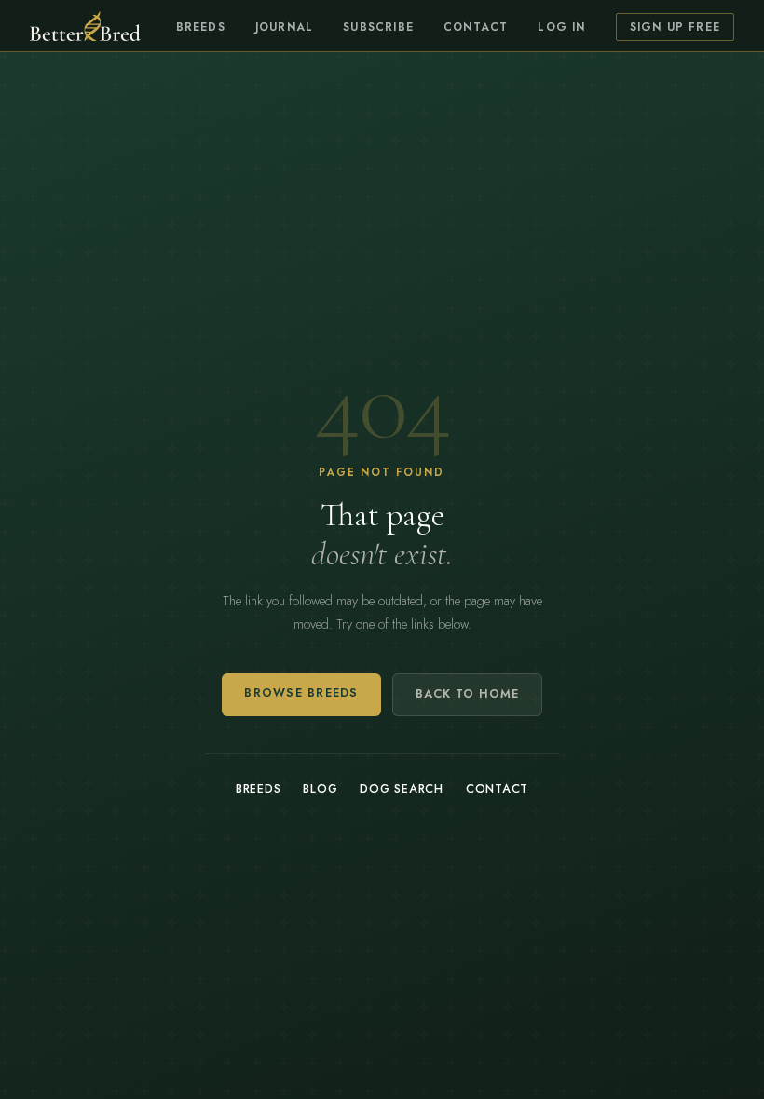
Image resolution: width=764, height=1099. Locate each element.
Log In (561, 27)
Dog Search (401, 788)
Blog (320, 788)
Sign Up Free (675, 27)
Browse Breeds (301, 693)
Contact (475, 27)
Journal (284, 27)
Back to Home (467, 693)
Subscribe (378, 27)
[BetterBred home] (85, 26)
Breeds (200, 27)
